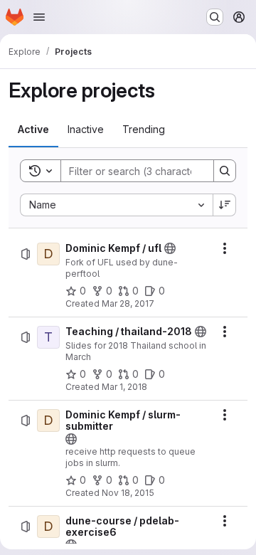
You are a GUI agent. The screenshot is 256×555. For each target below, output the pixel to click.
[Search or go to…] (214, 17)
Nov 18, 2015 (128, 492)
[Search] (224, 170)
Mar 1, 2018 (124, 386)
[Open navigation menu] (39, 17)
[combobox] (116, 205)
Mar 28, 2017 (128, 303)
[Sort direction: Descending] (224, 205)
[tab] (33, 129)
